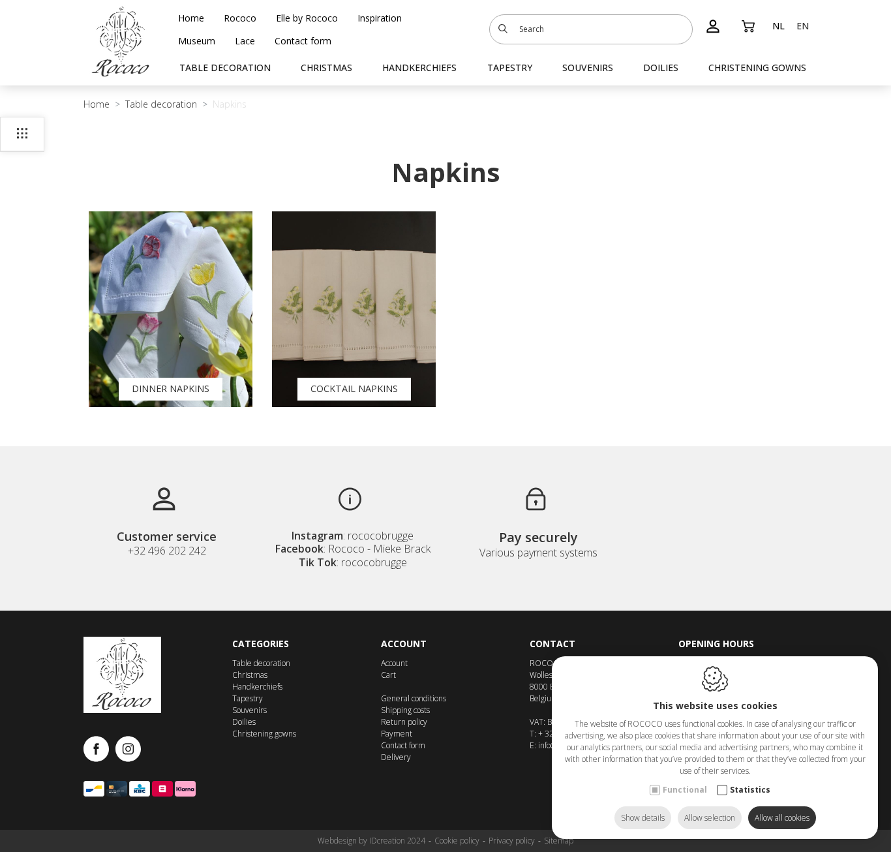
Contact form (303, 41)
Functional (685, 789)
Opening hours (716, 643)
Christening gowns (757, 67)
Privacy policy (512, 840)
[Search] (503, 29)
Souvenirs (587, 67)
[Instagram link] (128, 750)
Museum (196, 41)
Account (404, 643)
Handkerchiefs (419, 67)
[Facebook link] (99, 750)
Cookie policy (456, 840)
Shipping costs (405, 710)
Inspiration (379, 18)
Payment (396, 733)
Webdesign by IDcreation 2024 (371, 840)
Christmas (326, 67)
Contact (552, 643)
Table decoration (225, 67)
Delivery (396, 757)
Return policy (404, 721)
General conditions (413, 698)
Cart (388, 674)
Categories (260, 643)
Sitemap (558, 840)
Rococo (240, 18)
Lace (245, 41)
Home (191, 18)
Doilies (660, 67)
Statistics (750, 789)
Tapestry (509, 67)
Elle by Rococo (307, 18)
